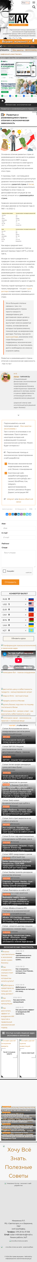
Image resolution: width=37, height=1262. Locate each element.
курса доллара (12, 337)
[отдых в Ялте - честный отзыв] (14, 695)
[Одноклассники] (10, 514)
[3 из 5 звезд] (16, 544)
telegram (10, 499)
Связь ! (33, 46)
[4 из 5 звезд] (18, 544)
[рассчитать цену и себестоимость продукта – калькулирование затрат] (18, 691)
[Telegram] (30, 514)
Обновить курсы (18, 638)
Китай (31, 184)
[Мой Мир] (13, 514)
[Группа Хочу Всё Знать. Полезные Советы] (18, 1162)
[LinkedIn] (18, 514)
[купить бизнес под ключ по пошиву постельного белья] (18, 705)
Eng (27, 3)
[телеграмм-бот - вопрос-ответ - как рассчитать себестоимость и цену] (18, 712)
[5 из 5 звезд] (21, 544)
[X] (15, 514)
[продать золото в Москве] (12, 700)
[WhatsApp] (24, 514)
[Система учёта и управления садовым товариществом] (18, 88)
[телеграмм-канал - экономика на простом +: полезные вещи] (18, 719)
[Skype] (27, 514)
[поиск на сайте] (33, 8)
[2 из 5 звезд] (14, 544)
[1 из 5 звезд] (11, 544)
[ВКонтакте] (7, 514)
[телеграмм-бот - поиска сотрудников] (18, 679)
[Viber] (21, 514)
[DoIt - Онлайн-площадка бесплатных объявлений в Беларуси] (18, 69)
